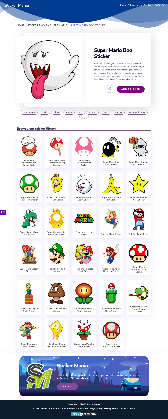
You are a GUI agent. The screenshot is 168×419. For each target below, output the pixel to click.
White (44, 112)
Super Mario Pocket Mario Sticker (111, 309)
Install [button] (67, 386)
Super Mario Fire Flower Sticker (84, 309)
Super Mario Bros (137, 112)
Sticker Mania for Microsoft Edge (78, 408)
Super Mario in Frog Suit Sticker (29, 233)
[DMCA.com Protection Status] (84, 416)
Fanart (106, 112)
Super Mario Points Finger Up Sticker (111, 270)
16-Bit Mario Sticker (139, 234)
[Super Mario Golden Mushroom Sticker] (56, 218)
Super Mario (29, 112)
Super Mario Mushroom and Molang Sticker (29, 162)
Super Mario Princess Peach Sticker (56, 198)
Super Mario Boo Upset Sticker (84, 198)
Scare (84, 118)
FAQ (99, 408)
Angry (69, 112)
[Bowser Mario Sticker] (111, 219)
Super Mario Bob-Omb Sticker (111, 163)
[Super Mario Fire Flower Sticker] (84, 293)
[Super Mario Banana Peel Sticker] (111, 183)
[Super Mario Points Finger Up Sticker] (111, 254)
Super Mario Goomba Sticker (56, 309)
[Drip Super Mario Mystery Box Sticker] (56, 330)
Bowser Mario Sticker (111, 234)
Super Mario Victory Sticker (29, 270)
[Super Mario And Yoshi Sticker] (29, 330)
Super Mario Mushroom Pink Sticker (84, 162)
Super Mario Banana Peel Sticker (111, 198)
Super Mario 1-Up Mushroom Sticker (29, 198)
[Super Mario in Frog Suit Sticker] (29, 218)
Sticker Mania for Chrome (46, 408)
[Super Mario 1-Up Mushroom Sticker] (29, 183)
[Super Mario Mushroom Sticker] (111, 330)
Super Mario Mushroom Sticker (111, 345)
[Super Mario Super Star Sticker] (138, 183)
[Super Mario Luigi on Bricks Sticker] (29, 293)
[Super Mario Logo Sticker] (84, 218)
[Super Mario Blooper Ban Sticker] (138, 147)
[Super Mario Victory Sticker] (29, 254)
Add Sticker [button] (130, 89)
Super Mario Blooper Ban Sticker (139, 163)
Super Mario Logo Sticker (84, 233)
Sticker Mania (17, 5)
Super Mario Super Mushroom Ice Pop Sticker (56, 162)
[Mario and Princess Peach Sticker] (84, 254)
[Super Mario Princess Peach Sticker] (56, 183)
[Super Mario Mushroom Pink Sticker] (84, 146)
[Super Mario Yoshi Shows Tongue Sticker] (138, 293)
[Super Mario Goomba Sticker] (56, 293)
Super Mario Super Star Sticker (139, 198)
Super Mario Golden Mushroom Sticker (56, 233)
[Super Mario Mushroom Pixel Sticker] (138, 253)
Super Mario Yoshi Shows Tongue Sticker (138, 309)
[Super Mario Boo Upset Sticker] (84, 183)
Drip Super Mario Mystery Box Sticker (56, 345)
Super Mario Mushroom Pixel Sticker (139, 269)
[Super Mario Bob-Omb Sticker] (111, 147)
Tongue (92, 112)
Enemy (118, 112)
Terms (123, 408)
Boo (80, 112)
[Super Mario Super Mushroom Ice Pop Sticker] (56, 146)
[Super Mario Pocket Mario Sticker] (111, 293)
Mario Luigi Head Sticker (56, 270)
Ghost (56, 112)
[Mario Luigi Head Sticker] (56, 254)
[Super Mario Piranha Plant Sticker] (84, 330)
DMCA (132, 408)
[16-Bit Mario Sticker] (138, 219)
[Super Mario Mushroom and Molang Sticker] (29, 146)
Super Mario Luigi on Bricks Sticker (29, 309)
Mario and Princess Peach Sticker (84, 270)
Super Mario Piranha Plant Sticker (84, 345)
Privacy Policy (111, 408)
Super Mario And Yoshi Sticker (29, 345)
